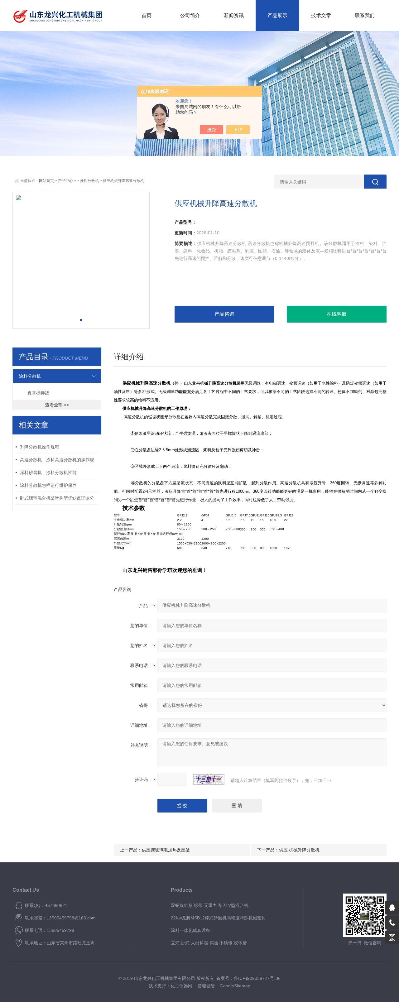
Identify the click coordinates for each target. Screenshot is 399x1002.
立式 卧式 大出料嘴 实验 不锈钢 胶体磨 (209, 942)
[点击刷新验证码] (208, 779)
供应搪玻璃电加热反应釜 (166, 849)
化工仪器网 (181, 985)
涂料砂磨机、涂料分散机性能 (48, 472)
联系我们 (365, 15)
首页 (146, 15)
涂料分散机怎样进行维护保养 (48, 485)
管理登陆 (206, 985)
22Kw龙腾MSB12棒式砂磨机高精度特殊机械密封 (218, 917)
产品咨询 (224, 314)
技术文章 (321, 15)
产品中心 (65, 181)
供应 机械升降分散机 (299, 849)
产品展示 (277, 15)
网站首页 (46, 181)
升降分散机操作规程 (39, 446)
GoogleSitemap (235, 985)
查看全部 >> (57, 404)
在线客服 (337, 314)
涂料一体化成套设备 (190, 930)
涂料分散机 (89, 181)
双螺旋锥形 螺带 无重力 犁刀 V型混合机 (209, 905)
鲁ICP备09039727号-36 (257, 978)
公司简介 (190, 15)
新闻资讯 (234, 15)
